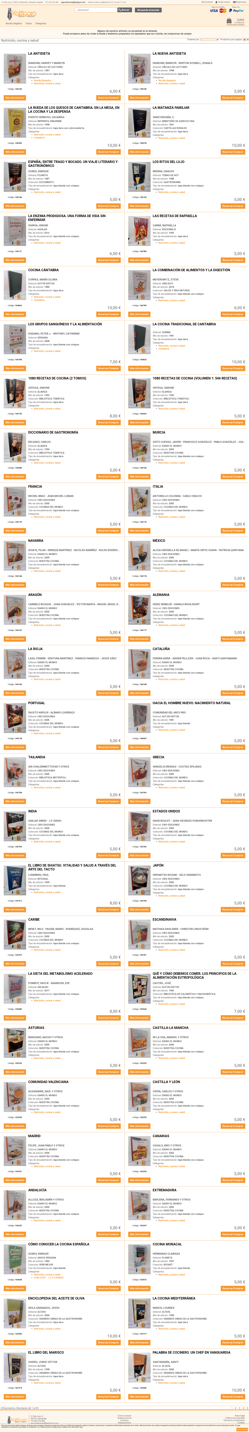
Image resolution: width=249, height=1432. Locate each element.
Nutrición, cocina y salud (20, 40)
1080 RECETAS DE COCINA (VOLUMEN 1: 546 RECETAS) (199, 380)
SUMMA (166, 332)
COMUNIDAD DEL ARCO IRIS (169, 712)
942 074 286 (53, 2)
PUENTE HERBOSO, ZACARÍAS (46, 117)
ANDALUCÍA (74, 1192)
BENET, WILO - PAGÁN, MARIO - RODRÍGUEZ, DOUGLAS (60, 928)
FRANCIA (74, 489)
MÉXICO (199, 543)
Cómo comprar (124, 1416)
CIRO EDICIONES (46, 500)
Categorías (40, 23)
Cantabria (39, 137)
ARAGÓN (74, 597)
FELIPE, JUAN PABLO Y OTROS (46, 1145)
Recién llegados (14, 23)
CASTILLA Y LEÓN (199, 1084)
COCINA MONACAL (199, 1246)
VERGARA (42, 337)
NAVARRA (74, 543)
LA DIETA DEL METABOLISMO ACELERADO (74, 976)
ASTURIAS (74, 1030)
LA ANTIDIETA (74, 56)
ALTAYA (41, 1311)
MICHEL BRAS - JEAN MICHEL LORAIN (50, 495)
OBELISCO (167, 283)
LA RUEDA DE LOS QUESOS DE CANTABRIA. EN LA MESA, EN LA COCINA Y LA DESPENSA (74, 110)
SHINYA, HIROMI (38, 225)
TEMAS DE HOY (170, 175)
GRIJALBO (42, 987)
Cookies (241, 1422)
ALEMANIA (199, 597)
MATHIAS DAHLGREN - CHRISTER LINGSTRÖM (181, 928)
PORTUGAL (74, 705)
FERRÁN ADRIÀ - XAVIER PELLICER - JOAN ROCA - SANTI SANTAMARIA (195, 658)
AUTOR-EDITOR (45, 283)
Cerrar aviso (242, 1430)
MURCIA (199, 435)
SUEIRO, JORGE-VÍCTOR (42, 1361)
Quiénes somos (124, 1418)
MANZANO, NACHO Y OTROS (45, 1037)
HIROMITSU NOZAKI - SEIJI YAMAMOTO (177, 874)
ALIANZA (42, 391)
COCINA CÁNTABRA (74, 272)
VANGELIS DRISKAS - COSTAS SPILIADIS (177, 766)
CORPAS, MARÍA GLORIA (42, 279)
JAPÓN (199, 868)
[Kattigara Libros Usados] (21, 14)
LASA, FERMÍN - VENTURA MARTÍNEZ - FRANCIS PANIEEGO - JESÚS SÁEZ (72, 658)
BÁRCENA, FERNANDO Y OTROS (171, 1199)
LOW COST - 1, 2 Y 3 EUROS (49, 1277)
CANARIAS (199, 1138)
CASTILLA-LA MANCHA (199, 1030)
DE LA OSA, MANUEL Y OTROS (171, 1037)
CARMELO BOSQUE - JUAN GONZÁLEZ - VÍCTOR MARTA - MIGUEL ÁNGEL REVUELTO (78, 604)
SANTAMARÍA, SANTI (166, 1361)
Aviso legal (240, 1416)
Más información (15, 97)
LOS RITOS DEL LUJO (199, 164)
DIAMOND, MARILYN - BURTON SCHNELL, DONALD (182, 63)
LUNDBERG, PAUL (38, 874)
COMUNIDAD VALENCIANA (74, 1084)
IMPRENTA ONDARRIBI (49, 121)
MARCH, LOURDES (164, 1307)
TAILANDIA (74, 759)
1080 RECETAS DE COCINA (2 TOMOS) (74, 380)
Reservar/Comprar (108, 97)
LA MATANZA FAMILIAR (199, 110)
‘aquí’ (81, 1427)
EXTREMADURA (199, 1192)
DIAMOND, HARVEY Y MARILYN (46, 63)
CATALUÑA (199, 651)
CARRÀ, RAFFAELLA (164, 225)
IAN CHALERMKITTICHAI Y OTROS (48, 766)
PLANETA (42, 175)
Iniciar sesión (224, 2)
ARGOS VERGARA (46, 1257)
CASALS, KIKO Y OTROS (167, 1145)
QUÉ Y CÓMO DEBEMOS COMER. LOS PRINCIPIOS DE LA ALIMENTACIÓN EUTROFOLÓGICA (199, 976)
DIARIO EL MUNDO (172, 446)
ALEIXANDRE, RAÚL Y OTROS (45, 1091)
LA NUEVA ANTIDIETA (199, 56)
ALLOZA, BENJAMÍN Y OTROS (46, 1199)
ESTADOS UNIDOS (199, 813)
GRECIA (199, 759)
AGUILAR (42, 229)
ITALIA (199, 489)
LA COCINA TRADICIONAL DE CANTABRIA (199, 326)
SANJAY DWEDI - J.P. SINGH (44, 820)
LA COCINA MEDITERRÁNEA (199, 1300)
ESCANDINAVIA (199, 922)
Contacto (209, 2)
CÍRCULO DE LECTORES (50, 67)
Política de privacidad (235, 1418)
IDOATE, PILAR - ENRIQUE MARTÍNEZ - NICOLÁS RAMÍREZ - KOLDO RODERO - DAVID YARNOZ (83, 550)
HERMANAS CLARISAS (166, 1253)
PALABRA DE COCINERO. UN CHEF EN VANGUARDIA (199, 1355)
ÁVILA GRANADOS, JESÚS (44, 1307)
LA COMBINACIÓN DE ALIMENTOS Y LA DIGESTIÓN (199, 272)
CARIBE (74, 922)
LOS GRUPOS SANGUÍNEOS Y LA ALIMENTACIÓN (74, 326)
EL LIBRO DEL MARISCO (74, 1355)
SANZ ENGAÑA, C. (164, 117)
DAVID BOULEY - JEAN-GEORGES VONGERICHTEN (182, 820)
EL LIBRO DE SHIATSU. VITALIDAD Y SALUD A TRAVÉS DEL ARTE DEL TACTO (74, 868)
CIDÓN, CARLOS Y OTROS (168, 1091)
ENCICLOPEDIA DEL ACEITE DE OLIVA (74, 1300)
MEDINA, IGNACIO (163, 171)
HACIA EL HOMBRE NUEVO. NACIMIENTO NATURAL (199, 705)
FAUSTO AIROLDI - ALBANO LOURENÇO (51, 712)
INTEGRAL (42, 879)
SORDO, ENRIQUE (38, 171)
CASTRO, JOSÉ (162, 983)
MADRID (74, 1138)
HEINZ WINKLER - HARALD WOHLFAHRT (176, 604)
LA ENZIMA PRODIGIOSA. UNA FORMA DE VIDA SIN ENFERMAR (74, 218)
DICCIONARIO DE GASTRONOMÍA (74, 435)
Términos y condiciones (234, 1420)
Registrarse (241, 2)
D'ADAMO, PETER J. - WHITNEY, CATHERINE (54, 333)
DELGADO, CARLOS (39, 441)
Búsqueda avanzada (148, 10)
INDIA (74, 813)
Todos (29, 23)
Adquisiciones (124, 1422)
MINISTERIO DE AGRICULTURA (178, 121)
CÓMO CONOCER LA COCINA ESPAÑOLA (74, 1246)
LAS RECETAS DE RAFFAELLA (199, 218)
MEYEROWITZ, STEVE (166, 279)
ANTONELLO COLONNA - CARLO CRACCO (177, 495)
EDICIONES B (169, 229)
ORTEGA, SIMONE (39, 387)
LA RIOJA (74, 651)
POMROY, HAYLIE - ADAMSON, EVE (49, 983)
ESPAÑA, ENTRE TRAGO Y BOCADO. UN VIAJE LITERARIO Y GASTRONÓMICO (74, 164)
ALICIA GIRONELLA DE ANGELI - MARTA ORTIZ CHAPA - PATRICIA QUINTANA (198, 550)
